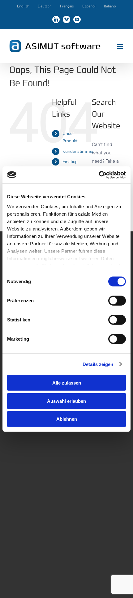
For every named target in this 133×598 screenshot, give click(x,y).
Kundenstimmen (78, 151)
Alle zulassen (66, 382)
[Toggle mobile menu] (120, 46)
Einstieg (70, 161)
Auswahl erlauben (66, 400)
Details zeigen (98, 364)
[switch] (117, 301)
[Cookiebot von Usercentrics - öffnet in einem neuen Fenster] (99, 175)
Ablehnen (66, 419)
